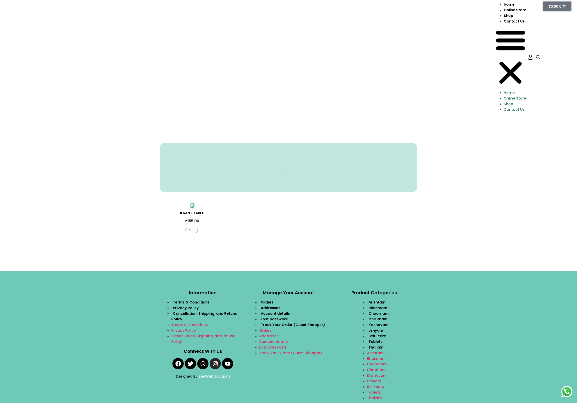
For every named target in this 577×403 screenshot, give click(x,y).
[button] (510, 57)
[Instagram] (215, 363)
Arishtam (377, 302)
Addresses (270, 307)
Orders (267, 302)
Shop (508, 15)
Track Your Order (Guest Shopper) (293, 324)
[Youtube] (227, 363)
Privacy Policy (186, 307)
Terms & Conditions (191, 302)
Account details (275, 313)
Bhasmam (378, 307)
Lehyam (376, 330)
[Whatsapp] (202, 363)
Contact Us (514, 21)
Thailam (376, 347)
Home (509, 4)
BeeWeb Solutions (214, 376)
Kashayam (379, 324)
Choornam (379, 313)
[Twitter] (190, 363)
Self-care (377, 336)
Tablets (375, 341)
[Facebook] (178, 363)
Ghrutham (378, 319)
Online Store (515, 10)
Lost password (274, 319)
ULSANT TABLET (192, 212)
